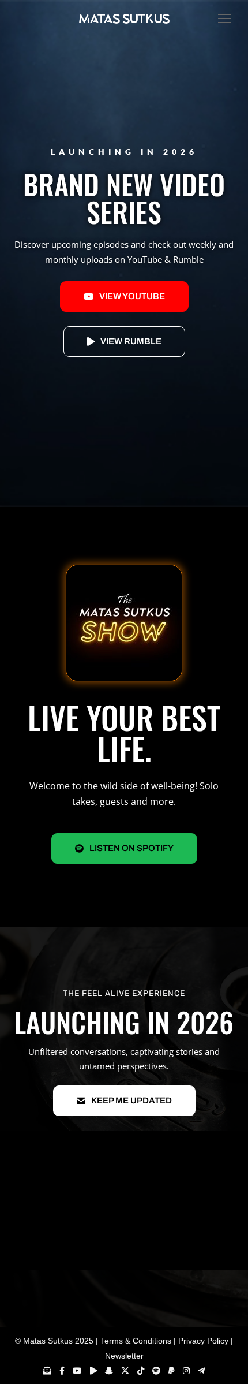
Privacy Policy (203, 1340)
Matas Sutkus (48, 1340)
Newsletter (124, 1355)
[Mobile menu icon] (221, 18)
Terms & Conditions (135, 1340)
